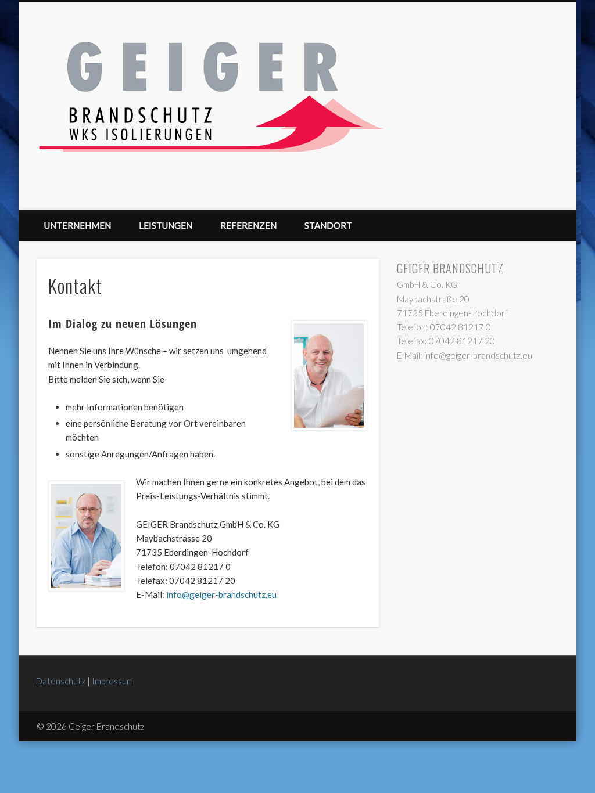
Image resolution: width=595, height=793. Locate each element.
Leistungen (165, 225)
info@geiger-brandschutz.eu (221, 594)
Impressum (112, 681)
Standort (328, 225)
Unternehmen (77, 225)
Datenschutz (60, 681)
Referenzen (248, 225)
